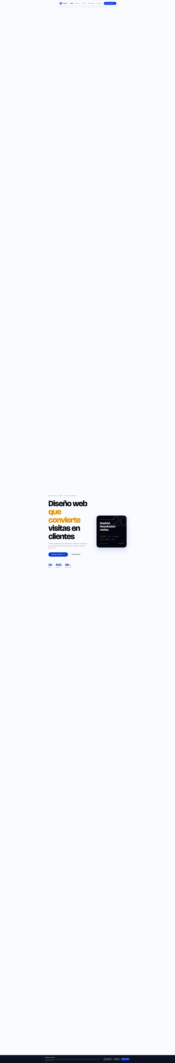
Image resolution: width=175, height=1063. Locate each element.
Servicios (77, 3)
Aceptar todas (125, 1059)
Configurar (116, 1059)
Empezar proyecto (57, 554)
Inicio (71, 3)
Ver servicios (76, 554)
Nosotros (83, 3)
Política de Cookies (49, 1060)
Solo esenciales (107, 1059)
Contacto (98, 3)
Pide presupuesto (109, 3)
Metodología (91, 3)
